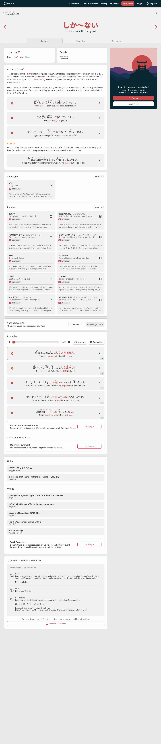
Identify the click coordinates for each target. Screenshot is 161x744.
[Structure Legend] (19, 52)
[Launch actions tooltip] (99, 103)
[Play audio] (12, 103)
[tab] (45, 40)
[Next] (156, 27)
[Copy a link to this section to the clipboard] (21, 52)
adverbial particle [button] (19, 73)
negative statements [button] (36, 76)
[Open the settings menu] (69, 342)
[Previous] (5, 27)
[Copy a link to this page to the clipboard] (156, 13)
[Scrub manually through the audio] (36, 342)
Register (63, 56)
